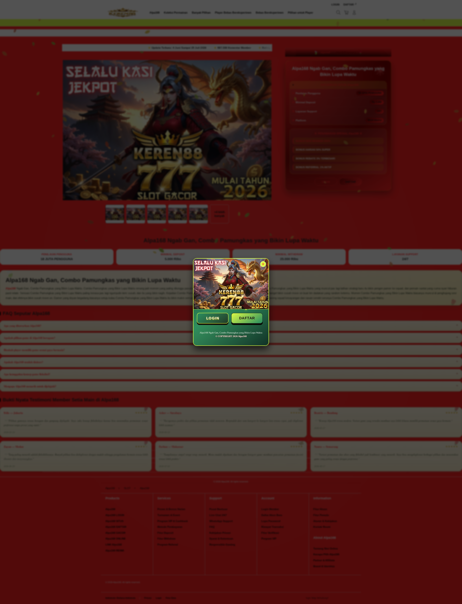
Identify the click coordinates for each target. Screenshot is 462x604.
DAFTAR (247, 318)
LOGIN (212, 318)
